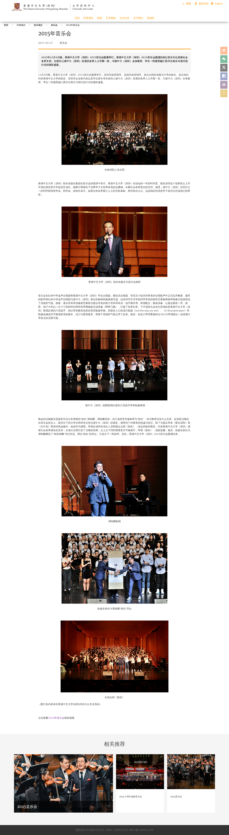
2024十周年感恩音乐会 (130, 796)
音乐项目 (38, 25)
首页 (6, 25)
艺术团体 (111, 17)
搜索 (188, 3)
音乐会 (54, 25)
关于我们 (138, 17)
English (219, 3)
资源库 (150, 17)
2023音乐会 (176, 796)
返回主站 (203, 3)
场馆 (99, 17)
